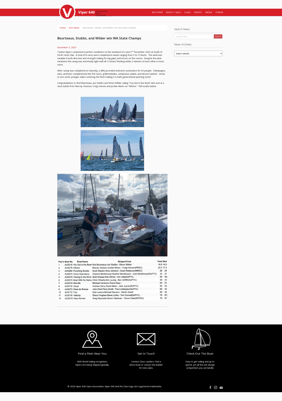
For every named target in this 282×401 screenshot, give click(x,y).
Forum (219, 12)
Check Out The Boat (200, 353)
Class (187, 12)
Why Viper (157, 12)
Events (198, 12)
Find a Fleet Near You (92, 353)
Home (62, 27)
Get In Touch (146, 353)
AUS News (74, 27)
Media (208, 12)
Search (218, 36)
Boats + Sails (173, 12)
